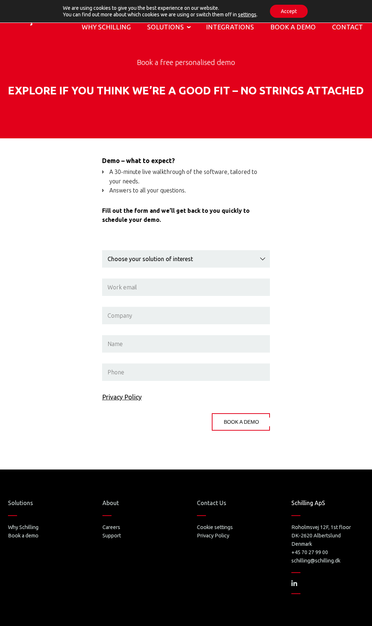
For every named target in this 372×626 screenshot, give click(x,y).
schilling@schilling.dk (315, 561)
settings (247, 14)
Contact (347, 27)
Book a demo (293, 27)
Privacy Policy (122, 397)
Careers (111, 527)
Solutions (165, 27)
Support (111, 535)
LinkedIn (294, 583)
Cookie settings (215, 527)
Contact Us (211, 503)
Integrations (230, 27)
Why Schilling (106, 27)
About (110, 503)
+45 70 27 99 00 (309, 552)
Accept (289, 11)
